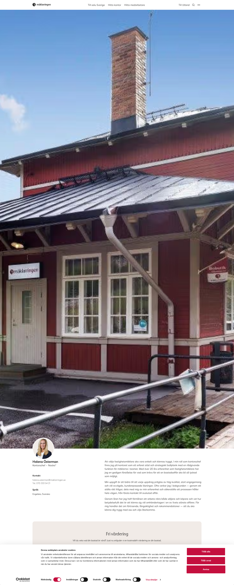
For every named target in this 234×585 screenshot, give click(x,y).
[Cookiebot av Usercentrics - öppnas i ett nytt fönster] (23, 580)
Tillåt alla (206, 551)
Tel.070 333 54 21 (41, 483)
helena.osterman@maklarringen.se (49, 480)
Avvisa (206, 569)
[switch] (84, 579)
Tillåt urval (206, 560)
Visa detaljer (151, 579)
